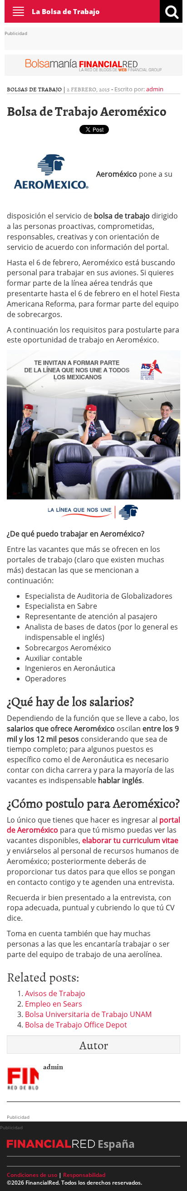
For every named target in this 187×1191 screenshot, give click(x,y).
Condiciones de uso (32, 1175)
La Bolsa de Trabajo (66, 11)
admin (154, 89)
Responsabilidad (84, 1175)
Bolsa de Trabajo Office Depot (76, 1025)
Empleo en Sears (53, 1004)
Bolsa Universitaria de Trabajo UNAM (88, 1014)
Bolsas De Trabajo (34, 89)
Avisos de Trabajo (55, 993)
